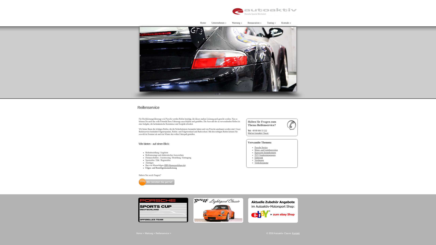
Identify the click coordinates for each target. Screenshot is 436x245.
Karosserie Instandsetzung (265, 152)
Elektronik (259, 158)
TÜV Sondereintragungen (265, 155)
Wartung (237, 22)
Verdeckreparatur (261, 163)
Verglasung (259, 160)
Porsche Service (261, 147)
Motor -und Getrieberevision (266, 150)
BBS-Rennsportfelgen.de (175, 165)
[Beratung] (156, 185)
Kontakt (286, 22)
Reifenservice (162, 233)
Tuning (271, 22)
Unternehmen (219, 22)
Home (203, 22)
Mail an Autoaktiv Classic (258, 133)
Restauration (254, 22)
